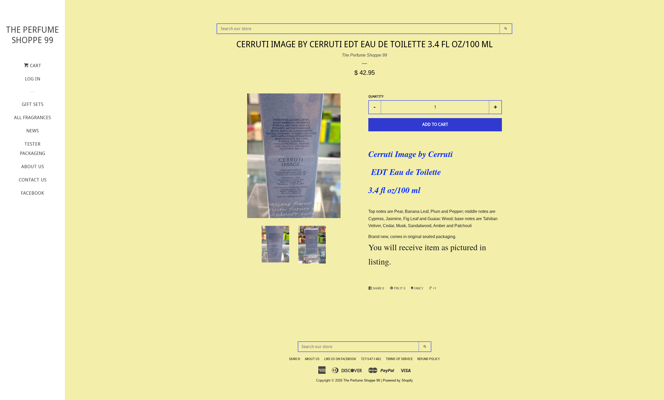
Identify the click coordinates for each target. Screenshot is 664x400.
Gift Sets (32, 104)
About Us (32, 166)
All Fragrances (32, 117)
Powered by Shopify (398, 380)
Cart (35, 65)
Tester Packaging (32, 148)
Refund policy (428, 359)
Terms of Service (399, 359)
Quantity (376, 96)
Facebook (32, 193)
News (32, 130)
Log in (32, 79)
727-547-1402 (371, 359)
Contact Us (32, 179)
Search (294, 359)
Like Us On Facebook (340, 359)
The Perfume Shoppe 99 (32, 35)
